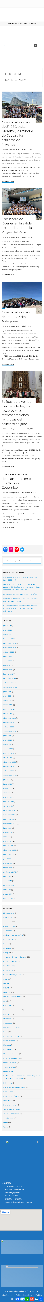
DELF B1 (6, 983)
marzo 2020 (8, 868)
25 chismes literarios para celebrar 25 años (20, 594)
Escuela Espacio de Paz (27, 347)
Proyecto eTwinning (11, 1096)
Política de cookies (24, 1295)
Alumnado (14, 167)
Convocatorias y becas (12, 975)
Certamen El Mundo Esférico (14, 957)
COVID (6, 979)
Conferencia (8, 970)
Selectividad (8, 1100)
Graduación (7, 1023)
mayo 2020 (7, 863)
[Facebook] (5, 549)
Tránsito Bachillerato (11, 1114)
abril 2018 (7, 890)
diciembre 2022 (9, 762)
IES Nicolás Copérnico (17, 176)
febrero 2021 (8, 845)
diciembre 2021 (9, 810)
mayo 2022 (7, 788)
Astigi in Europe (9, 926)
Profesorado (8, 1092)
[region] (22, 45)
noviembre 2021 (9, 815)
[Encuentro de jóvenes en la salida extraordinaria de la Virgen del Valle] (22, 204)
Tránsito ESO (8, 1118)
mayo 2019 (7, 881)
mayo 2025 (7, 661)
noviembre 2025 (9, 648)
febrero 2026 (8, 639)
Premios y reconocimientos (14, 1087)
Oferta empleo (9, 1067)
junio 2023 (7, 735)
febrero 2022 (8, 802)
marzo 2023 (8, 749)
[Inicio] (5, 23)
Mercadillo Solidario (11, 1054)
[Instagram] (11, 549)
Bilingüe (22, 167)
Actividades (6, 167)
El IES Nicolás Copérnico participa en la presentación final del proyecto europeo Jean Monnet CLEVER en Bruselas (21, 587)
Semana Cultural (9, 1105)
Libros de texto (9, 1041)
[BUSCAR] (4, 561)
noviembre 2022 (9, 766)
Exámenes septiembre (12, 1010)
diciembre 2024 (9, 678)
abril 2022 (7, 793)
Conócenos (7, 1295)
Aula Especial (8, 931)
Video (5, 1122)
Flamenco (26, 514)
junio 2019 (7, 876)
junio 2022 (7, 784)
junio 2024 (7, 692)
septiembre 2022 (10, 775)
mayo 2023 (7, 740)
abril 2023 (7, 744)
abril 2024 (7, 700)
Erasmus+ (7, 992)
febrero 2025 (8, 674)
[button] (4, 45)
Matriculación (8, 1049)
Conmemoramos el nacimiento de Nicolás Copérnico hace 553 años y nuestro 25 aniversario (20, 608)
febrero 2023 (8, 753)
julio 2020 (7, 859)
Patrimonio (24, 170)
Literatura (7, 1045)
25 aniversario (8, 913)
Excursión (33, 167)
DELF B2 (6, 988)
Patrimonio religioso (9, 269)
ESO (27, 167)
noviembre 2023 (9, 722)
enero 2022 (8, 806)
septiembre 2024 (10, 687)
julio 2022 (7, 780)
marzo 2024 (8, 705)
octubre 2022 (8, 771)
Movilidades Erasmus (11, 1058)
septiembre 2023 (10, 731)
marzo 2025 (8, 670)
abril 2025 (7, 665)
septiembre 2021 (10, 824)
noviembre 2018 (9, 885)
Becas (5, 944)
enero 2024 (8, 714)
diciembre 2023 (9, 718)
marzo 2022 (8, 797)
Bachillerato (23, 255)
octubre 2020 (8, 854)
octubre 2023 (8, 727)
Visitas (4, 261)
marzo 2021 (7, 841)
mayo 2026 (7, 630)
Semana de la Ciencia (12, 1109)
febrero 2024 (8, 709)
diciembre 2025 (9, 643)
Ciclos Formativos (10, 961)
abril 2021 (7, 837)
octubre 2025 (8, 652)
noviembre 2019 (9, 872)
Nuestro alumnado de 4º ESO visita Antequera (16, 316)
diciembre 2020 (9, 850)
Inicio (17, 170)
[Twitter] (22, 549)
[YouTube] (17, 549)
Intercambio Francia (11, 1036)
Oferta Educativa (10, 1063)
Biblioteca (7, 948)
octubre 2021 (8, 819)
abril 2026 (7, 634)
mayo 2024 (7, 696)
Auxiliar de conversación (13, 935)
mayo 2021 (7, 832)
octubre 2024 (8, 683)
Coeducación (8, 966)
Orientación (8, 1071)
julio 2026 (7, 625)
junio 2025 (7, 656)
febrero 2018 (8, 898)
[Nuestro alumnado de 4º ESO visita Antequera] (22, 298)
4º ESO (5, 356)
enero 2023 (8, 758)
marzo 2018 (7, 894)
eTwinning (7, 1005)
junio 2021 (7, 828)
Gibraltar (5, 176)
